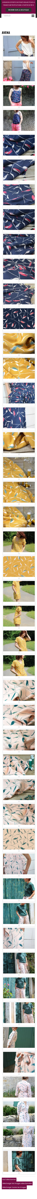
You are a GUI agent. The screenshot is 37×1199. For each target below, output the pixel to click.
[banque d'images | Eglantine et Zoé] (7, 15)
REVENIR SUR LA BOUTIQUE (18, 10)
